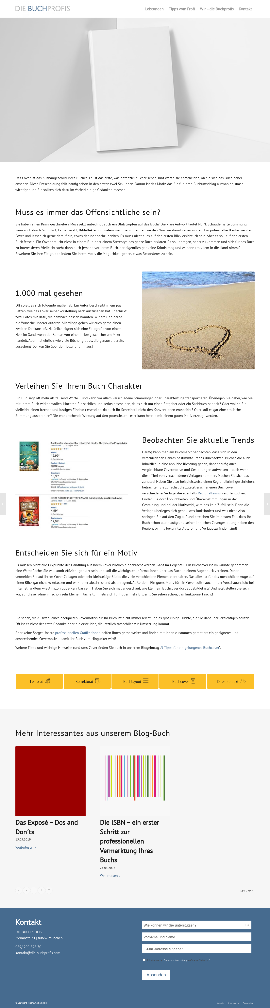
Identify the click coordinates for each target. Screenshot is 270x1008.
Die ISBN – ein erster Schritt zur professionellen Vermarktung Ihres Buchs (129, 841)
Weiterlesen (24, 847)
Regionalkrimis (209, 493)
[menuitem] (154, 9)
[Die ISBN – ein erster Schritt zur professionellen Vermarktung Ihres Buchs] (135, 781)
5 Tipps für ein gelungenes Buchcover (190, 647)
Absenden (156, 974)
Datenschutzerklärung (176, 960)
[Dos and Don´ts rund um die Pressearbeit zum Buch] (267, 504)
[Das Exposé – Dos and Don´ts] (50, 781)
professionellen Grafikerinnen (77, 632)
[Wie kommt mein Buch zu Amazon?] (3, 504)
